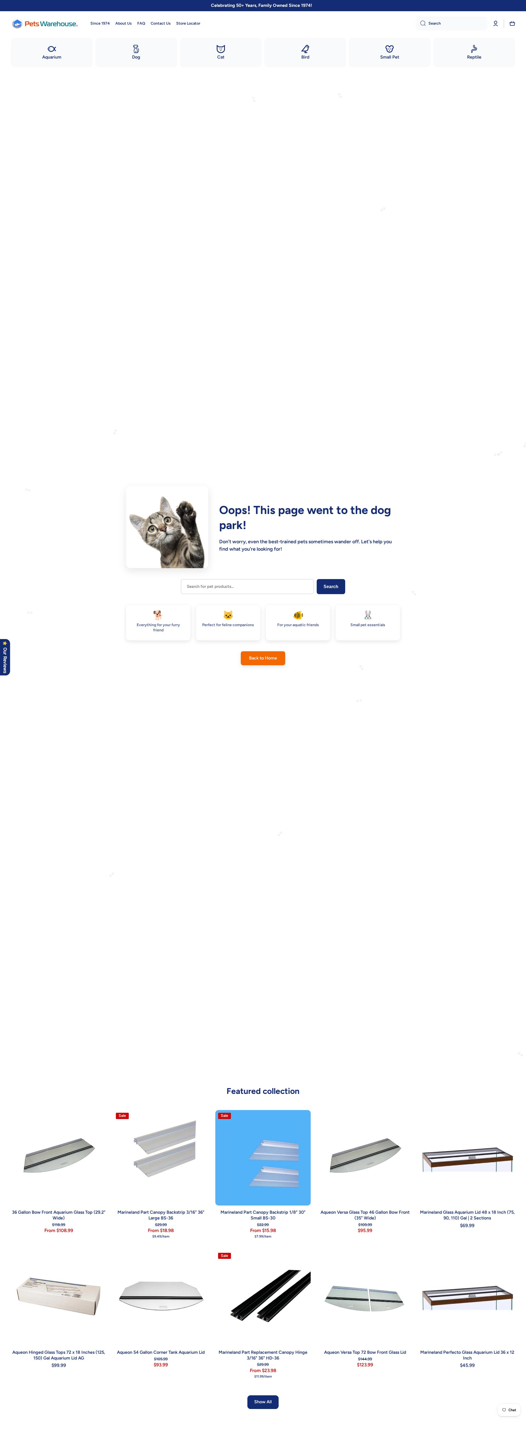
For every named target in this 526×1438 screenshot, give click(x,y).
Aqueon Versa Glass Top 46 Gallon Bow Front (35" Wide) (365, 1215)
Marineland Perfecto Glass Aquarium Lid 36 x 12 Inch (467, 1355)
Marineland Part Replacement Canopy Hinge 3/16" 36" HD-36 (263, 1355)
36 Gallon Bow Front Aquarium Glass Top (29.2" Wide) (58, 1215)
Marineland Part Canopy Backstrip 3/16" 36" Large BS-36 (161, 1215)
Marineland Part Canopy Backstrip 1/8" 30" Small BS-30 (263, 1215)
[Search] (421, 23)
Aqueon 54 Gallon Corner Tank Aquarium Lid (161, 1352)
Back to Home (263, 658)
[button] (512, 23)
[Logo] (45, 23)
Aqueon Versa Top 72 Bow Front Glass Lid (365, 1352)
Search (331, 586)
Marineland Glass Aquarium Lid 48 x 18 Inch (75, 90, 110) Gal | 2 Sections (467, 1215)
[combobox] (451, 23)
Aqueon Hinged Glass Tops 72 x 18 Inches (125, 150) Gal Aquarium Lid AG (58, 1355)
